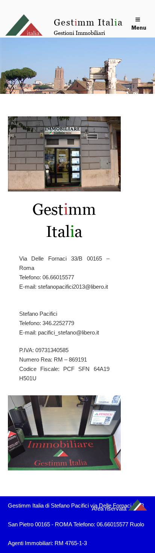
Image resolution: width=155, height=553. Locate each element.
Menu (138, 27)
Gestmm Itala (88, 22)
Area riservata (109, 508)
